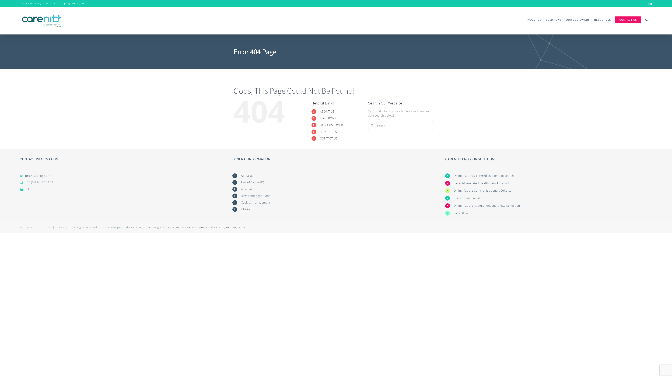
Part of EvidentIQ (252, 182)
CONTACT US (329, 138)
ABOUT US (327, 111)
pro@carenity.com (75, 3)
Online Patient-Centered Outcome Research (484, 176)
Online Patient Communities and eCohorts (482, 190)
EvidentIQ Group (141, 227)
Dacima (170, 227)
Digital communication (469, 198)
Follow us (31, 189)
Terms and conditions (255, 196)
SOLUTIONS (328, 118)
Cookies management (255, 202)
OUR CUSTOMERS (332, 125)
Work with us (250, 189)
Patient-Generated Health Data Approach (482, 183)
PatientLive (461, 213)
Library (246, 209)
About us (247, 176)
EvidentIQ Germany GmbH (230, 227)
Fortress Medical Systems (191, 227)
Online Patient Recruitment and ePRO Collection (487, 206)
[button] (646, 19)
